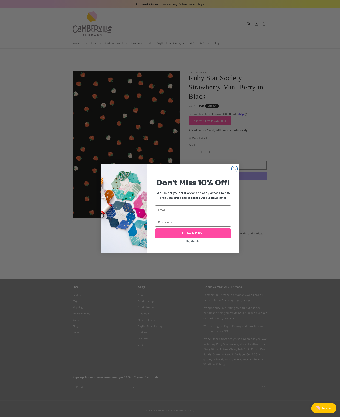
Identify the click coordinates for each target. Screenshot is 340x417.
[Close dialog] (234, 169)
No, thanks (193, 241)
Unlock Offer (193, 233)
